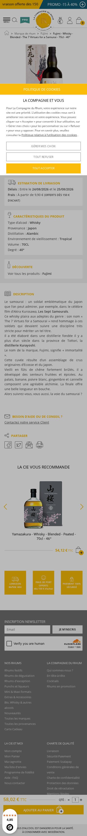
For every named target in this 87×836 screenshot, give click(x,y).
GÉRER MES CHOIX (43, 146)
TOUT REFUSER (43, 157)
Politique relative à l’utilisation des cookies (49, 135)
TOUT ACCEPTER (44, 168)
